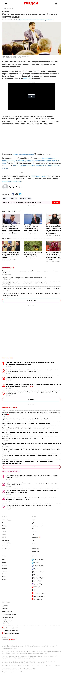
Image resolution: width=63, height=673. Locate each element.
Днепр (4, 574)
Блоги (33, 528)
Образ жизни (6, 540)
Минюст (5, 198)
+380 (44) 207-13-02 (12, 630)
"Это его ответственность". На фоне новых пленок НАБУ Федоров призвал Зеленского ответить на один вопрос (31, 363)
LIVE (33, 534)
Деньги (4, 525)
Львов (4, 562)
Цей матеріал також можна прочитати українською (37, 20)
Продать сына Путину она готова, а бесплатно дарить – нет (24, 278)
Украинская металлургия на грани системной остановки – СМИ (22, 438)
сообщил (27, 79)
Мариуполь (5, 576)
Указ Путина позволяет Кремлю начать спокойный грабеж (24, 283)
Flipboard (37, 587)
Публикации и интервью (39, 523)
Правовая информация (9, 614)
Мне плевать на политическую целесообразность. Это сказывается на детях (31, 288)
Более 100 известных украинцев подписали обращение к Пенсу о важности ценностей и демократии (31, 228)
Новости (4, 516)
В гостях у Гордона (37, 525)
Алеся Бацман (38, 581)
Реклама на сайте (7, 611)
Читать (56, 202)
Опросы (34, 546)
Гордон (4, 8)
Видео (33, 543)
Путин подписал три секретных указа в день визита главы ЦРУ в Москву (26, 423)
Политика (11, 8)
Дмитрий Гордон (39, 559)
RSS (35, 590)
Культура (4, 534)
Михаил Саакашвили (25, 198)
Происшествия (6, 543)
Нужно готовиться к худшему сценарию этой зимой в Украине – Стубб (25, 419)
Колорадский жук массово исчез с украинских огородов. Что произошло (33, 254)
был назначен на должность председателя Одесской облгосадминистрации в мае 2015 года (30, 160)
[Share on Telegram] (20, 194)
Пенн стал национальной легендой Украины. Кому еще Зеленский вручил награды (10, 255)
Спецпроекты (35, 551)
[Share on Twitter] (16, 194)
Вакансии (5, 605)
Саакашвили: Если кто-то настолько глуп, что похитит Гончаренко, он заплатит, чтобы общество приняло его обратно (11, 228)
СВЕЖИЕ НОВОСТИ (9, 408)
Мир (34, 233)
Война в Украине (7, 520)
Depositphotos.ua (28, 651)
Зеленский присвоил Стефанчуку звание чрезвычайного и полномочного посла (28, 428)
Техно (4, 537)
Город (4, 556)
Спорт (4, 531)
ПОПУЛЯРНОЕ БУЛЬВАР (11, 471)
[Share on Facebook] (13, 194)
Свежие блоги (8, 268)
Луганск (4, 579)
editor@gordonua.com (12, 633)
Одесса (4, 565)
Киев (3, 559)
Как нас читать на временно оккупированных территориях (7, 620)
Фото (33, 540)
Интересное (5, 548)
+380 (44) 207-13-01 (11, 628)
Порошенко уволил (38, 176)
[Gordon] (31, 3)
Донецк (4, 568)
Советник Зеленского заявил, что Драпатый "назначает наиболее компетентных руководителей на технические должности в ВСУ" (32, 370)
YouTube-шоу (35, 548)
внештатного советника (11, 181)
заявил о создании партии (23, 154)
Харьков (4, 571)
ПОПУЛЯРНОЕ (7, 358)
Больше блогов (31, 300)
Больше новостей (31, 467)
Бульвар (6, 239)
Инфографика (6, 546)
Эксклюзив (35, 537)
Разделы (34, 516)
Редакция (5, 608)
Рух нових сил (13, 198)
